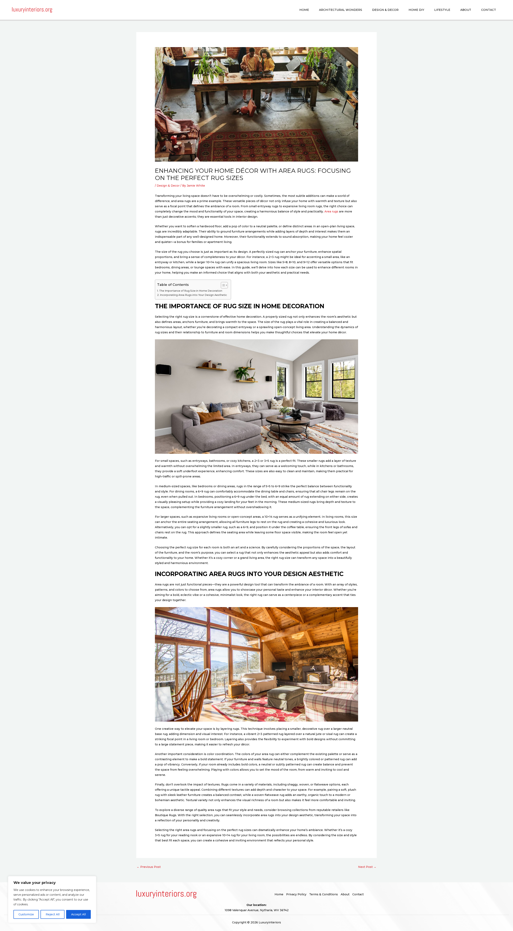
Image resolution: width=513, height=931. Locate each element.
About (465, 10)
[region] (52, 899)
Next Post (367, 867)
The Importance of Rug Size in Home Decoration (190, 290)
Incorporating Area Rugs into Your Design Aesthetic (193, 294)
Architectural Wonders (340, 10)
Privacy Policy (296, 894)
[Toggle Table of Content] (222, 285)
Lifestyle (442, 10)
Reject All (53, 914)
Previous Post (149, 867)
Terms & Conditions (323, 894)
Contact (488, 10)
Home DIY (416, 10)
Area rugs (331, 211)
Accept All (78, 914)
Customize (26, 914)
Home (304, 10)
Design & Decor (385, 10)
